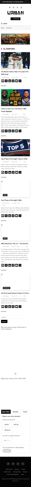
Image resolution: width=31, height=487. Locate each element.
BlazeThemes (15, 481)
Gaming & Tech (17, 471)
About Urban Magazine (13, 474)
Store (22, 474)
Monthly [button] (15, 412)
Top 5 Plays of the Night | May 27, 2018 (14, 159)
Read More (3, 85)
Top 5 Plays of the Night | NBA (11, 200)
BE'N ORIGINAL (6, 203)
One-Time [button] (5, 412)
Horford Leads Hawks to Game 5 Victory (15, 293)
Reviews (25, 471)
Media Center (6, 288)
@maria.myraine (5, 77)
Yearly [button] (25, 412)
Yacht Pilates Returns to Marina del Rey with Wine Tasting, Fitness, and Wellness (13, 1)
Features (17, 469)
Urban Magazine (5, 114)
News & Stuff (9, 469)
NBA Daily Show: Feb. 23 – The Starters (14, 244)
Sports (5, 66)
